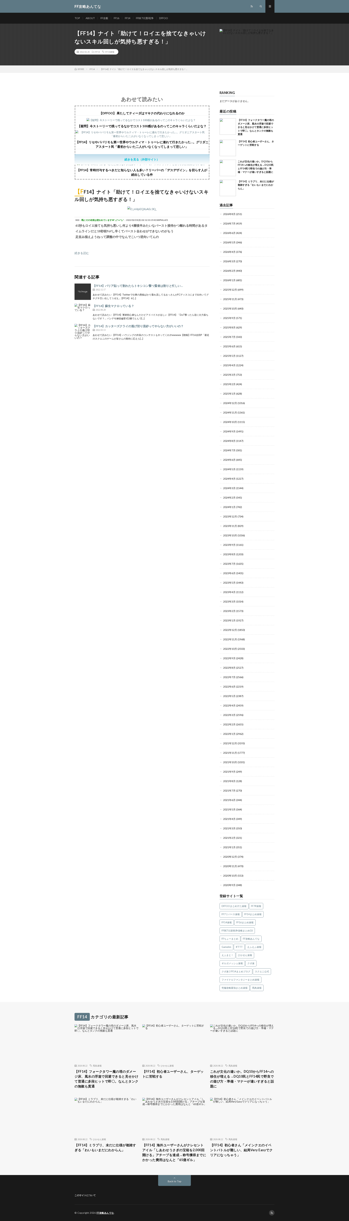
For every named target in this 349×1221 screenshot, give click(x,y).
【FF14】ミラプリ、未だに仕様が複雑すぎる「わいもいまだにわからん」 (256, 185)
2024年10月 (230, 421)
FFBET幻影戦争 (145, 18)
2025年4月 (229, 365)
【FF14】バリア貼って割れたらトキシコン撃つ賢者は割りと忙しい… (138, 285)
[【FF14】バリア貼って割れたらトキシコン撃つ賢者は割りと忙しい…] (83, 292)
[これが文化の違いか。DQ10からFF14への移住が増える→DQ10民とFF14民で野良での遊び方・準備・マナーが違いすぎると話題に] (228, 168)
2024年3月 (229, 488)
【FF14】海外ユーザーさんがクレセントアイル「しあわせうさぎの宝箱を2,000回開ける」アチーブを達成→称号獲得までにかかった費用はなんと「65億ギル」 (174, 1152)
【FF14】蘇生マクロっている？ (113, 306)
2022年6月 (229, 686)
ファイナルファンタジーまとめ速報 (240, 979)
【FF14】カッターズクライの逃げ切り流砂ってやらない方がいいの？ (138, 326)
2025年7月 (229, 336)
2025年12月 (230, 289)
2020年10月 (230, 875)
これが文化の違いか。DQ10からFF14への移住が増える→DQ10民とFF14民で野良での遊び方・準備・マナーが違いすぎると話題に (242, 1078)
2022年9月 (229, 658)
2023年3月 (229, 601)
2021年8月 (229, 781)
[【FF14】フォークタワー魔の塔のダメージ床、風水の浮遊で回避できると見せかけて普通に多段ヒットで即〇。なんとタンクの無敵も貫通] (228, 126)
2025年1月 (229, 393)
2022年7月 (229, 677)
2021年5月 (229, 809)
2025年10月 (230, 308)
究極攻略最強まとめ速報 (235, 987)
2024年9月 (229, 431)
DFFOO (163, 18)
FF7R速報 (256, 906)
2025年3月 (229, 374)
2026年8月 (229, 214)
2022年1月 (229, 733)
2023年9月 (229, 544)
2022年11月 (230, 639)
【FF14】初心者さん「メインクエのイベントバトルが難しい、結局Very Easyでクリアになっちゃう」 (241, 1150)
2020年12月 (230, 856)
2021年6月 (229, 800)
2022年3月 (229, 714)
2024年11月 (230, 412)
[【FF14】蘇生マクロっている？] (83, 312)
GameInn (226, 946)
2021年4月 (229, 818)
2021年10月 (230, 762)
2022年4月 (229, 705)
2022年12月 (230, 629)
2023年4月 (229, 592)
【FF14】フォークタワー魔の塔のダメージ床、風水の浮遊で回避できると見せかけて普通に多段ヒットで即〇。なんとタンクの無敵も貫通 (256, 127)
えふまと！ (227, 955)
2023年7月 (229, 563)
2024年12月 (230, 403)
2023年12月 (230, 516)
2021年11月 (230, 752)
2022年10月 (230, 648)
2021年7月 (229, 790)
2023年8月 (229, 554)
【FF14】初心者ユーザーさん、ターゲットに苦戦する (173, 1073)
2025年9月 (229, 318)
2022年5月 (229, 696)
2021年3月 (229, 828)
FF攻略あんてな (251, 938)
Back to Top (174, 1181)
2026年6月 (229, 232)
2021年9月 (229, 771)
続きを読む (82, 253)
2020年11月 (230, 866)
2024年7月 (229, 450)
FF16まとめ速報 (245, 922)
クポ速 (250, 963)
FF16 (116, 18)
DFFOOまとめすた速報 (234, 906)
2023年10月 (230, 535)
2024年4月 (229, 478)
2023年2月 (229, 610)
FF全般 (104, 18)
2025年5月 (229, 355)
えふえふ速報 (254, 946)
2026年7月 (229, 223)
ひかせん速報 (245, 955)
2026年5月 (229, 242)
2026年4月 (229, 251)
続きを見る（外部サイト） (142, 159)
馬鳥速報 (257, 987)
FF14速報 (109, 52)
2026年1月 (229, 280)
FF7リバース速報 (231, 914)
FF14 (127, 18)
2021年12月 (230, 743)
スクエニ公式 (262, 971)
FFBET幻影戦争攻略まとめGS (237, 930)
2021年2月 (229, 837)
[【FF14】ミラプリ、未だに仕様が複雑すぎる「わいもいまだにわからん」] (228, 188)
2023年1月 (229, 620)
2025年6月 (229, 346)
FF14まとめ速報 (253, 914)
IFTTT (239, 946)
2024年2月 (229, 497)
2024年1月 (229, 507)
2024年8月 (229, 440)
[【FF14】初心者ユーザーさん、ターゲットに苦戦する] (228, 148)
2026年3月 (229, 261)
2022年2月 (229, 724)
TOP (77, 18)
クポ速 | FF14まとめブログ (236, 971)
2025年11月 (230, 299)
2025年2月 (229, 384)
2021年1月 (229, 847)
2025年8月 (229, 327)
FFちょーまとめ (230, 938)
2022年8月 (229, 667)
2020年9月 (229, 885)
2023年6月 (229, 573)
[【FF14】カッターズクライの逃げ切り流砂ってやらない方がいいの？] (83, 332)
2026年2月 (229, 270)
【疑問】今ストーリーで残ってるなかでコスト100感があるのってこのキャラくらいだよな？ (141, 126)
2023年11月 (230, 525)
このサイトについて (85, 1195)
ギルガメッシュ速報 (232, 963)
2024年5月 (229, 469)
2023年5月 (229, 582)
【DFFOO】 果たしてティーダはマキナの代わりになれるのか (142, 113)
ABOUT (90, 18)
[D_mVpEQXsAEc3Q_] (142, 209)
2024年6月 (229, 459)
